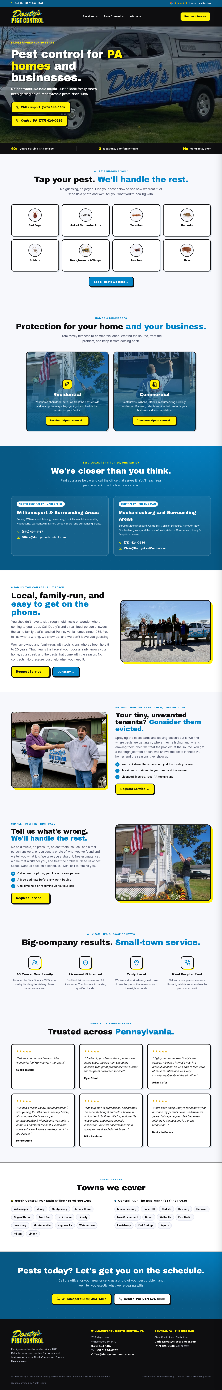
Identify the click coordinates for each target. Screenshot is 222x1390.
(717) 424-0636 (134, 542)
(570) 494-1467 (32, 531)
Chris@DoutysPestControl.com (145, 548)
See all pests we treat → (111, 281)
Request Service (195, 16)
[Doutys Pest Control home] (27, 16)
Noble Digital (39, 1383)
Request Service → (30, 671)
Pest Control (112, 16)
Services (89, 16)
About (134, 16)
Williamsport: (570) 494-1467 (43, 107)
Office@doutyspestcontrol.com (44, 537)
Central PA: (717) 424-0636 (41, 120)
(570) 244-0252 (107, 1350)
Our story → (65, 672)
